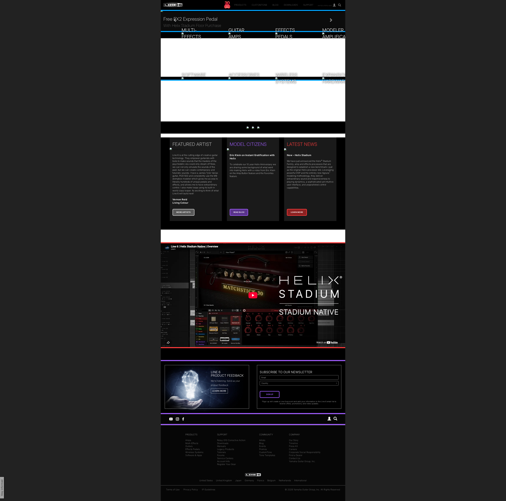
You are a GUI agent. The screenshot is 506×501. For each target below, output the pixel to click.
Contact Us (294, 458)
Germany (249, 480)
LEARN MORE (297, 212)
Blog (275, 5)
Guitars (189, 446)
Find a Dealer (295, 455)
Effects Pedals (192, 449)
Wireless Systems (194, 452)
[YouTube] (171, 419)
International (300, 480)
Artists (262, 440)
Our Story (293, 440)
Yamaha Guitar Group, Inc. (302, 461)
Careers (293, 449)
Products (240, 5)
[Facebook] (183, 419)
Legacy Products (225, 449)
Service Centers (225, 458)
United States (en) (325, 5)
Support (308, 5)
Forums (221, 455)
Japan (238, 480)
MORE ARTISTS (183, 212)
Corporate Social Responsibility (305, 452)
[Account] (334, 5)
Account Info (223, 461)
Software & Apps (193, 455)
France (260, 480)
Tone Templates (267, 455)
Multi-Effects (191, 443)
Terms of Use (172, 489)
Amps (188, 440)
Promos (263, 449)
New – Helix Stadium (299, 155)
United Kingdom (224, 480)
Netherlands (285, 480)
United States (206, 480)
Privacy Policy (190, 489)
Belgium (271, 480)
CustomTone (259, 5)
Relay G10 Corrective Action (231, 440)
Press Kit (293, 446)
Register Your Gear (226, 464)
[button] (174, 19)
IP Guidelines (208, 489)
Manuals (221, 446)
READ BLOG (238, 212)
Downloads (291, 5)
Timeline (293, 443)
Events (262, 446)
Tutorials (221, 452)
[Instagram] (177, 419)
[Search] (339, 5)
